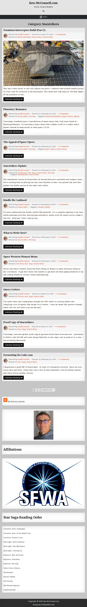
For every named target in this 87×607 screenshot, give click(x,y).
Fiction (20, 264)
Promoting (22, 173)
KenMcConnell (24, 34)
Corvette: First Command (14, 529)
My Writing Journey (16, 401)
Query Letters (11, 289)
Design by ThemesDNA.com (43, 604)
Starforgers (8, 572)
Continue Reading (14, 99)
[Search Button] (43, 11)
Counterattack (9, 589)
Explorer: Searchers (11, 559)
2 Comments (63, 114)
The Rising (8, 581)
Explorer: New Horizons (13, 555)
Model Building (24, 37)
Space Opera (67, 116)
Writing (32, 116)
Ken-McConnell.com (43, 3)
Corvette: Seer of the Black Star (17, 533)
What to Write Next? (15, 232)
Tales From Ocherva (11, 568)
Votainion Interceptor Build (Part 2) (24, 30)
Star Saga (31, 173)
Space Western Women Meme (20, 256)
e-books (40, 207)
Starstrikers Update (15, 165)
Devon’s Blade (9, 576)
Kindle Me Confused (15, 200)
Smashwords (22, 174)
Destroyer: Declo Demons (13, 542)
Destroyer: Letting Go (12, 550)
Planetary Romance (15, 109)
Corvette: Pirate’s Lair (13, 537)
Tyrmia (76, 116)
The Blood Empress (11, 585)
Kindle (47, 207)
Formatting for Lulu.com (18, 355)
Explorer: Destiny (10, 563)
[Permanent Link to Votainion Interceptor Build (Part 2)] (43, 63)
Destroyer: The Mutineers (14, 546)
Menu (45, 17)
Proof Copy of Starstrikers (18, 322)
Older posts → (47, 390)
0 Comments (61, 34)
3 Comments (63, 261)
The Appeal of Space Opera (19, 142)
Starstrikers (37, 37)
